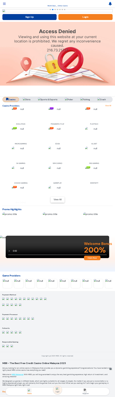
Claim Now (92, 258)
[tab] (11, 99)
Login (85, 17)
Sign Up (29, 17)
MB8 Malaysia (17, 374)
